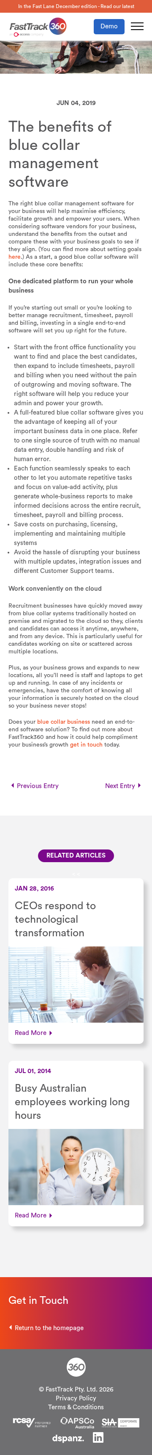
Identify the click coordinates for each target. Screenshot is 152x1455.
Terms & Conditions (76, 1407)
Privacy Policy (76, 1398)
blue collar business (63, 722)
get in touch (86, 745)
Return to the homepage (49, 1328)
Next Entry (120, 786)
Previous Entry (38, 786)
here (14, 257)
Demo (109, 26)
